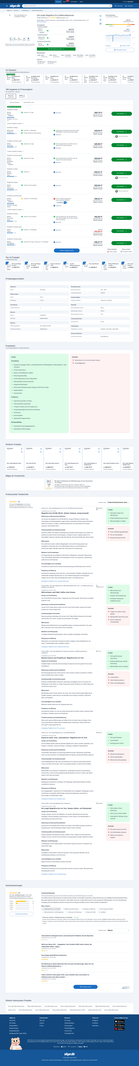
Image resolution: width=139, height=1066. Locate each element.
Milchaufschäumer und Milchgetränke (53, 912)
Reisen (81, 1)
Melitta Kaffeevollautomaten (102, 1006)
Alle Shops (12, 1023)
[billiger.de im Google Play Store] (121, 1025)
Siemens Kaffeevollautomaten (68, 1006)
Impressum (66, 1060)
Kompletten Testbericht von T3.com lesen (53, 728)
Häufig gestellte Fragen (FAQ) (17, 1033)
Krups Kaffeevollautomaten (25, 1010)
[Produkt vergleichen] (100, 19)
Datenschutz (45, 1060)
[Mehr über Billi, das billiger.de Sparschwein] (16, 1043)
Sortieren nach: (102, 502)
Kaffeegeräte (25, 10)
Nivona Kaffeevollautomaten (120, 1006)
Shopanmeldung (69, 1023)
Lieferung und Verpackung (75, 912)
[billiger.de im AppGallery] (121, 1029)
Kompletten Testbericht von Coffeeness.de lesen (55, 646)
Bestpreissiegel (13, 1028)
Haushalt (16, 10)
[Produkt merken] (100, 16)
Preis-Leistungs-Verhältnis (106, 909)
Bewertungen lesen (85, 987)
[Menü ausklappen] (19, 10)
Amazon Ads (68, 1030)
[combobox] (67, 6)
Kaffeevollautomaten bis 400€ (77, 1010)
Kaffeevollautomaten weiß (94, 1010)
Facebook (95, 1023)
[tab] (11, 96)
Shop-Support (68, 1025)
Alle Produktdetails (41, 21)
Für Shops (67, 1020)
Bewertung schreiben (22, 914)
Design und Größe (91, 912)
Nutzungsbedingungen (76, 1060)
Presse (41, 1025)
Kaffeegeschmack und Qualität (52, 909)
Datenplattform (13, 1025)
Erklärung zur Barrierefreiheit (90, 1060)
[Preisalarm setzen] (100, 23)
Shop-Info (58, 112)
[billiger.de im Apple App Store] (121, 1021)
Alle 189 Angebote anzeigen (55, 49)
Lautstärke (103, 912)
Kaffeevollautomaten (37, 10)
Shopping (58, 1)
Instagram (95, 1020)
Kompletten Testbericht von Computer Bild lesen (55, 581)
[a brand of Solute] (128, 1)
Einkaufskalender (14, 1030)
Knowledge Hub (69, 1033)
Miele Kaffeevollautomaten (85, 1006)
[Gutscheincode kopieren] (65, 202)
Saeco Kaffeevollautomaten (111, 1010)
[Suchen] (110, 6)
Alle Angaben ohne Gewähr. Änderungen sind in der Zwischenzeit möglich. (95, 1040)
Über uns (42, 1020)
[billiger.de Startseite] (15, 6)
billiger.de (9, 10)
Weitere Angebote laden (67, 250)
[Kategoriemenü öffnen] (7, 6)
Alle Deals (12, 1020)
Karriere (41, 1023)
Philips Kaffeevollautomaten (34, 1006)
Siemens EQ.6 (12, 1010)
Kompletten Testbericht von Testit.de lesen (53, 799)
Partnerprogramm (69, 1028)
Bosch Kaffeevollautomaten (42, 1010)
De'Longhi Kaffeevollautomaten (16, 1006)
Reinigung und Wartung (89, 909)
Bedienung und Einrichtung (71, 909)
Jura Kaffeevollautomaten (50, 1006)
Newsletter (95, 1025)
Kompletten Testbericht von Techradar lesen (53, 874)
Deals (66, 1)
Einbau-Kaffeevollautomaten (59, 1010)
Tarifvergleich (74, 1)
